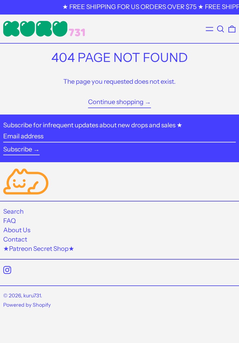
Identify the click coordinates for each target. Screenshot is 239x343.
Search (13, 211)
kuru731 (32, 295)
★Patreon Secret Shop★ (38, 249)
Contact (15, 239)
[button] (221, 29)
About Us (16, 230)
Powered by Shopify (27, 305)
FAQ (9, 221)
